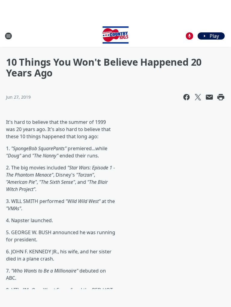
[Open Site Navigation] (8, 36)
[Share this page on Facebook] (186, 97)
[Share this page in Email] (209, 97)
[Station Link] (115, 36)
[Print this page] (221, 97)
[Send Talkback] (189, 36)
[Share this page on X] (198, 97)
